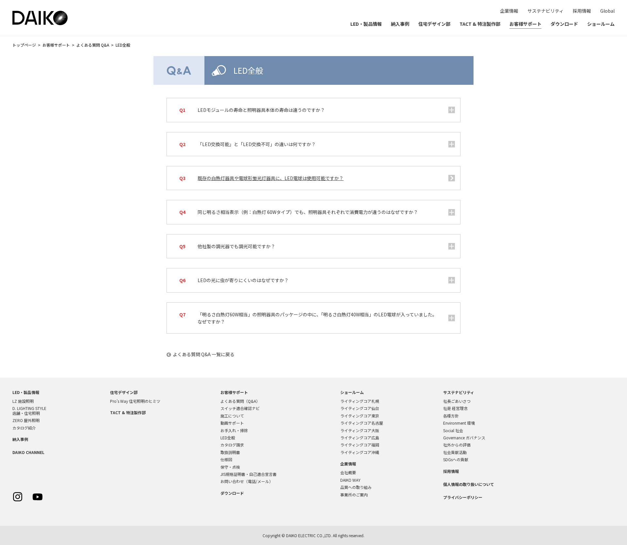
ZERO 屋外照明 (26, 420)
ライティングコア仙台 (359, 408)
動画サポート (232, 423)
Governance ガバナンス (464, 437)
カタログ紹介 (24, 428)
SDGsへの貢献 (455, 459)
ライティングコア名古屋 (361, 423)
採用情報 (582, 11)
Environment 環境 (459, 423)
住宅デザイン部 (434, 24)
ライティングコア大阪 (359, 430)
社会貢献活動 (455, 452)
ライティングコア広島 (359, 437)
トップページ (24, 45)
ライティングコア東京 (359, 415)
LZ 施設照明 (23, 401)
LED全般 (227, 437)
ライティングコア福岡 (359, 444)
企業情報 (509, 11)
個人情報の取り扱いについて (468, 484)
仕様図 (226, 459)
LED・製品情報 (366, 24)
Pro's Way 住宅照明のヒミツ (135, 401)
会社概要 (348, 472)
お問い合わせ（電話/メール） (246, 481)
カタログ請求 (232, 444)
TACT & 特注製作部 (479, 24)
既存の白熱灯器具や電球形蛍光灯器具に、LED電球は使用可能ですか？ (271, 178)
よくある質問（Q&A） (240, 401)
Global (607, 11)
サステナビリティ (545, 11)
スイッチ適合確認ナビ (240, 408)
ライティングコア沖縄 (359, 452)
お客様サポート (525, 24)
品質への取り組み (356, 487)
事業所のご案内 (354, 494)
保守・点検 (230, 467)
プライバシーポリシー (462, 497)
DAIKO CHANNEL (28, 452)
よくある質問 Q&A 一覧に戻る (203, 354)
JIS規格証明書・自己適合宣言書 (248, 474)
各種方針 (451, 415)
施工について (232, 415)
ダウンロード (564, 24)
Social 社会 (453, 430)
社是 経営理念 (455, 408)
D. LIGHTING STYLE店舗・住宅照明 (29, 410)
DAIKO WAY (350, 480)
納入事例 (400, 24)
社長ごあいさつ (457, 401)
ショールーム (601, 24)
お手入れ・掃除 (234, 430)
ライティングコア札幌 (359, 401)
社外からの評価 (457, 444)
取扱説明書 (230, 452)
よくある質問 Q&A (92, 45)
